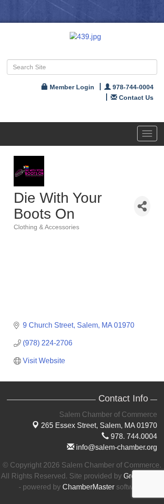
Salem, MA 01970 (99, 425)
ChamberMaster (88, 487)
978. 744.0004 (133, 436)
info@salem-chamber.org (115, 447)
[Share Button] (142, 206)
